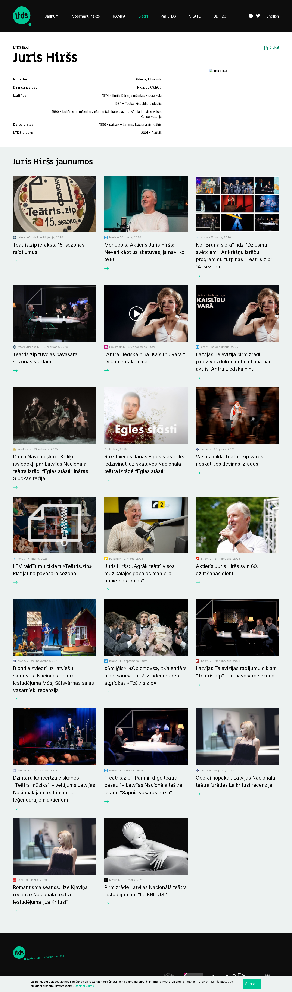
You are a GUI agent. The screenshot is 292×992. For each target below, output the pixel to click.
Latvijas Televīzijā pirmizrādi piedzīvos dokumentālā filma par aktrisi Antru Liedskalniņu (233, 361)
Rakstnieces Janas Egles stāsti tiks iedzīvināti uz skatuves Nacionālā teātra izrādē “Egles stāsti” (144, 464)
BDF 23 (220, 16)
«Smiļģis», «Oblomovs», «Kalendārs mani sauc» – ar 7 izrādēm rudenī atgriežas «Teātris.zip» (145, 675)
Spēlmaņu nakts (86, 16)
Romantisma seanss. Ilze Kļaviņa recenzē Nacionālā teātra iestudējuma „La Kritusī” (50, 894)
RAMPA (119, 16)
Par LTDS (168, 16)
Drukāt (274, 47)
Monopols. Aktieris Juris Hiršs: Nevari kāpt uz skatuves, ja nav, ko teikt (144, 252)
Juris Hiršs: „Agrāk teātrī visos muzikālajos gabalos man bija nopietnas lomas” (139, 573)
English (273, 16)
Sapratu (252, 984)
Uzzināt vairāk (84, 986)
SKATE (195, 16)
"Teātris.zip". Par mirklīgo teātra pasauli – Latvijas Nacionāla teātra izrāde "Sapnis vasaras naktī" (143, 785)
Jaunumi (52, 16)
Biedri (143, 16)
